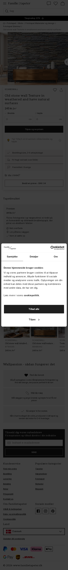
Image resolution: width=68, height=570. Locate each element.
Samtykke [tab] (12, 256)
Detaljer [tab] (34, 256)
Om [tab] (56, 256)
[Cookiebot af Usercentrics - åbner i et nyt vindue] (50, 248)
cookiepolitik (31, 295)
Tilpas (32, 319)
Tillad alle (34, 309)
